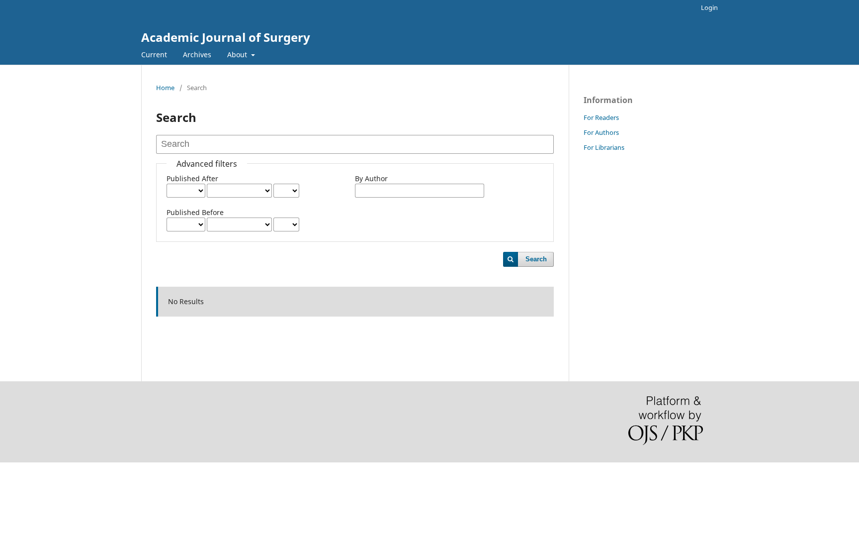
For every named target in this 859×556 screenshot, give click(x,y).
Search (536, 259)
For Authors (601, 132)
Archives (197, 54)
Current (154, 54)
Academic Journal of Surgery (225, 37)
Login (709, 7)
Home (165, 87)
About (238, 54)
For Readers (601, 117)
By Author (371, 178)
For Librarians (604, 147)
